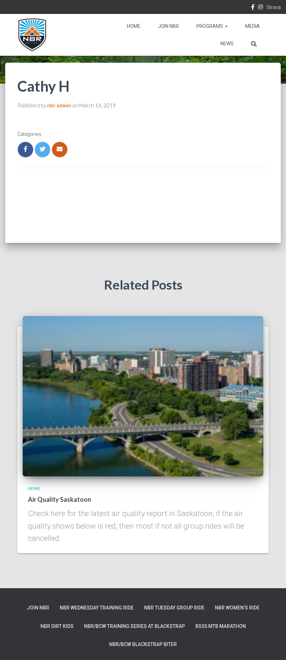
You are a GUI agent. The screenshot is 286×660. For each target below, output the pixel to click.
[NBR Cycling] (32, 34)
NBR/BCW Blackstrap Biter (143, 644)
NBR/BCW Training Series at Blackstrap (134, 626)
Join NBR (168, 26)
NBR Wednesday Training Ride (97, 608)
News (227, 43)
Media (252, 26)
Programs (210, 26)
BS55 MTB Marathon (220, 626)
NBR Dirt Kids (57, 626)
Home (134, 26)
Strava (273, 7)
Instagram (260, 8)
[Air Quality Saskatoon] (143, 395)
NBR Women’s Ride (237, 608)
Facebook (253, 8)
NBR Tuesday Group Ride (174, 608)
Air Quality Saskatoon (59, 499)
